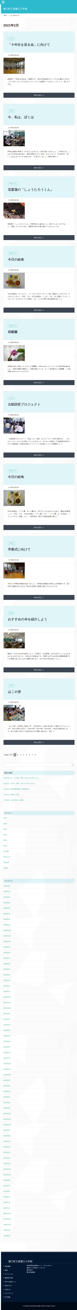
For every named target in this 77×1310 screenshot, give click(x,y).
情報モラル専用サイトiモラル (36, 1268)
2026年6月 (6, 897)
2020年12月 (7, 1213)
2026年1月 (6, 925)
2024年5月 (6, 1035)
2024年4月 (6, 1041)
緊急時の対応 (9, 1278)
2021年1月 (6, 1208)
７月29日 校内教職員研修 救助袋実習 (16, 789)
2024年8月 (6, 1019)
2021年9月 (6, 1180)
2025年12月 (7, 930)
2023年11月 (7, 1069)
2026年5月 (6, 902)
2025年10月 (7, 941)
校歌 (6, 1270)
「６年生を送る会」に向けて (29, 44)
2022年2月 (6, 1158)
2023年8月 (6, 1085)
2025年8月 (6, 952)
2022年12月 (7, 1113)
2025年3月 (6, 980)
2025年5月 (6, 969)
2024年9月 (6, 1013)
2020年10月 (7, 1224)
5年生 (5, 840)
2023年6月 (6, 1097)
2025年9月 (6, 947)
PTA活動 (6, 851)
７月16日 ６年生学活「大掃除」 (14, 800)
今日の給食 (16, 259)
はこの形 (14, 691)
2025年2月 (6, 986)
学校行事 (6, 862)
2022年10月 (7, 1124)
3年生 (5, 829)
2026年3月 (6, 913)
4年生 (5, 834)
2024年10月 (7, 1008)
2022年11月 (7, 1119)
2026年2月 (6, 919)
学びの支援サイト (10, 1282)
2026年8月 (6, 886)
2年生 (5, 823)
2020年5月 (6, 1235)
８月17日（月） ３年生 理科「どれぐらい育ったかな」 (21, 778)
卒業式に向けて (19, 549)
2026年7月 (6, 891)
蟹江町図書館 (31, 1272)
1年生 (5, 818)
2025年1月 (6, 991)
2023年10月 (7, 1074)
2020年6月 (6, 1230)
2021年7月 (6, 1185)
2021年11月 (7, 1169)
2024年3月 (6, 1047)
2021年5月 (6, 1191)
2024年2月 (6, 1052)
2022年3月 (6, 1152)
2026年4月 (6, 908)
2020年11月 (7, 1219)
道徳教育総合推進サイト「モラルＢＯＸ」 (40, 1265)
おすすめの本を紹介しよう (27, 619)
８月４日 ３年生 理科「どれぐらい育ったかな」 (19, 783)
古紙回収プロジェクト (24, 404)
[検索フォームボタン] (73, 765)
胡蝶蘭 (13, 332)
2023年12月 (7, 1063)
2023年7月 (6, 1091)
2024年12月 (7, 997)
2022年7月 (6, 1141)
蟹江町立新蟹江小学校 (15, 8)
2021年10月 (7, 1174)
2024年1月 (6, 1058)
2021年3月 (6, 1197)
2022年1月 (6, 1163)
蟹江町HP (30, 1270)
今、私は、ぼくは (21, 117)
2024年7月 (6, 1024)
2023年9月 (6, 1080)
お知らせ (7, 1289)
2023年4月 (6, 1108)
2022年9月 (6, 1130)
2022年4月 (6, 1147)
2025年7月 (6, 958)
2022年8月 (6, 1135)
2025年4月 (6, 974)
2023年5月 (6, 1102)
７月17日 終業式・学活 (11, 794)
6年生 (5, 845)
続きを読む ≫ (39, 95)
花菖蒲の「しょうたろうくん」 (31, 189)
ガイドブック (9, 1293)
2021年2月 (6, 1202)
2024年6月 (6, 1030)
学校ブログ (6, 857)
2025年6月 (6, 963)
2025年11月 (7, 936)
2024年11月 (7, 1002)
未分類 (5, 868)
